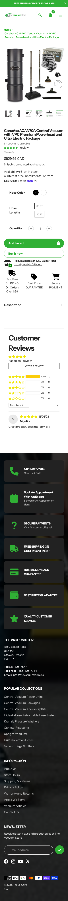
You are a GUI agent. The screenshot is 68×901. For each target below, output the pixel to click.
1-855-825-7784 (26, 670)
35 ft (39, 214)
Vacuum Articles (15, 806)
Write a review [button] (34, 366)
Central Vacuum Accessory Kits (25, 709)
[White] (44, 192)
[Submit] (59, 849)
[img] (29, 416)
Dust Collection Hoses (19, 740)
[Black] (36, 192)
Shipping (9, 164)
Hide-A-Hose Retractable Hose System (30, 715)
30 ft (39, 206)
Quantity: (16, 228)
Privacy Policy (13, 787)
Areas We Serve (14, 799)
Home (7, 29)
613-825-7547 (18, 666)
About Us (10, 769)
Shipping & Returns (17, 781)
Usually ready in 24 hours (28, 264)
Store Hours (12, 775)
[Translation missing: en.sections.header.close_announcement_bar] (65, 3)
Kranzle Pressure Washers (21, 721)
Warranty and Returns (19, 793)
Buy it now (15, 253)
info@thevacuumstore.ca (28, 675)
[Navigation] (60, 15)
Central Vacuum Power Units (23, 696)
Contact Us (11, 812)
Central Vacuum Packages (22, 703)
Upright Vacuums (16, 734)
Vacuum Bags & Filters (19, 746)
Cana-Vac (9, 152)
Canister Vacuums (16, 727)
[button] (11, 147)
